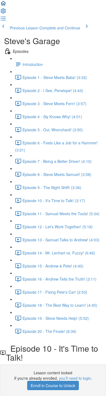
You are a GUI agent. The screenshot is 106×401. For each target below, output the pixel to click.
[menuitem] (3, 12)
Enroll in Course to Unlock (53, 385)
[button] (3, 5)
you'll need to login (75, 378)
